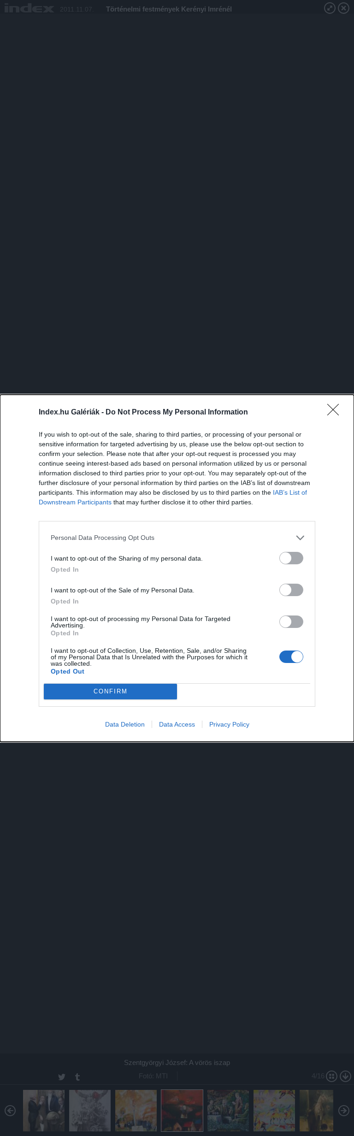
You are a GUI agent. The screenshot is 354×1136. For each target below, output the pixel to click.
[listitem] (177, 538)
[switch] (291, 558)
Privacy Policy (229, 724)
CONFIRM (111, 691)
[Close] (336, 412)
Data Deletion (125, 724)
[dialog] (177, 568)
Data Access (177, 724)
